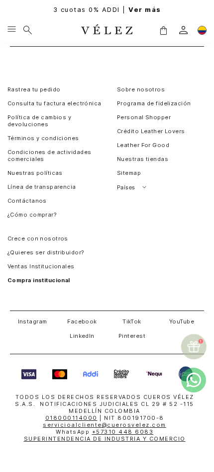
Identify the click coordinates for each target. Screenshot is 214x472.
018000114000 (71, 417)
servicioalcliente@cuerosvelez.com (104, 424)
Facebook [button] (82, 321)
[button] (163, 29)
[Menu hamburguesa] (11, 30)
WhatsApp (104, 431)
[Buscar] (27, 30)
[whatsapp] (193, 380)
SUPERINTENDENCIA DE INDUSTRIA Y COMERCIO (105, 438)
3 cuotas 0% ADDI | (107, 9)
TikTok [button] (131, 321)
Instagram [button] (32, 321)
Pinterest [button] (131, 335)
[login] (183, 30)
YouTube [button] (181, 321)
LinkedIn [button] (82, 335)
